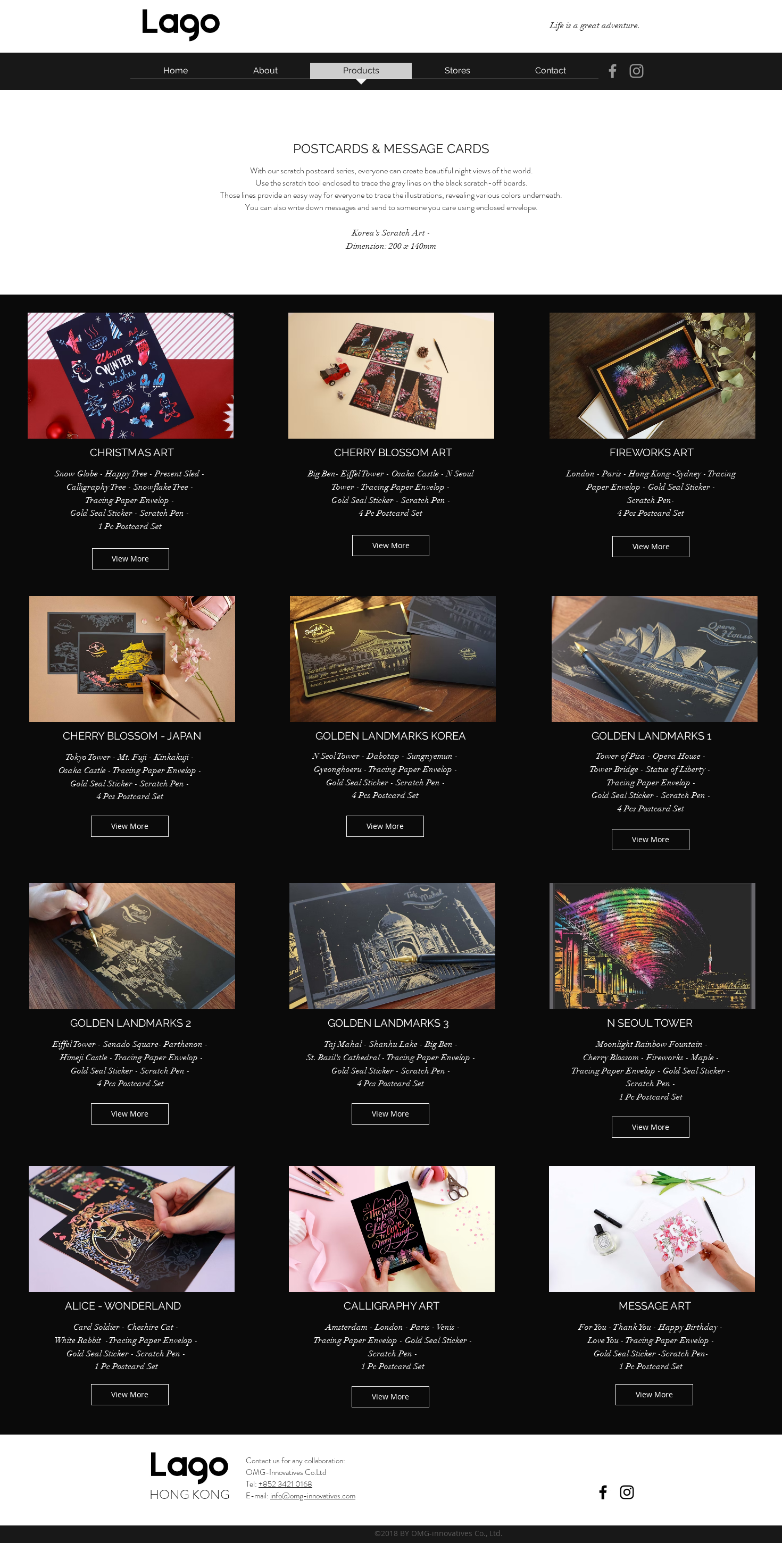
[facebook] (612, 71)
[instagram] (636, 71)
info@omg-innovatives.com (312, 1496)
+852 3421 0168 (285, 1484)
